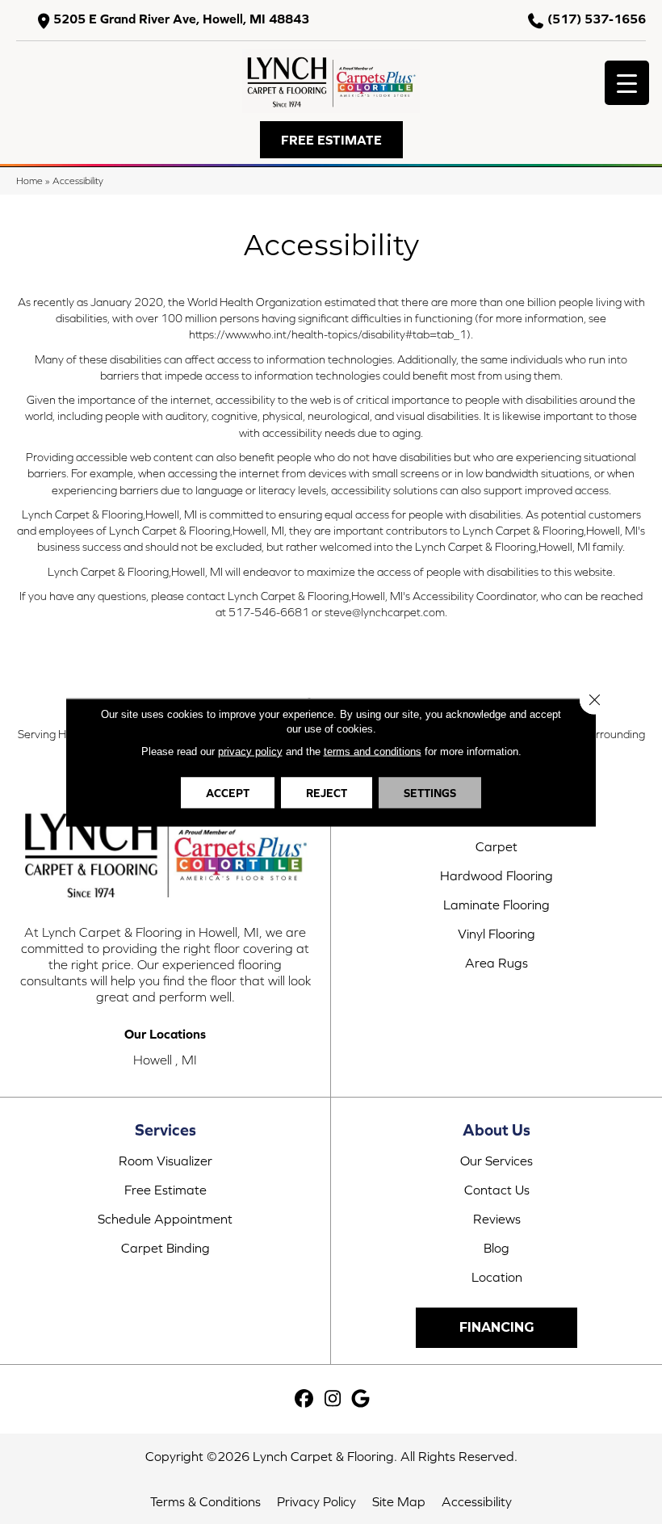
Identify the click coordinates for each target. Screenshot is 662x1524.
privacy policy (250, 751)
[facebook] (304, 1399)
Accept (227, 792)
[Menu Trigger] (627, 83)
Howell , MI (165, 1059)
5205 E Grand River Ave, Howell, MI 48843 (181, 19)
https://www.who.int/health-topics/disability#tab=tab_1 (328, 334)
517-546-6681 (268, 612)
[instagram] (333, 1399)
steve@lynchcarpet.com (385, 612)
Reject (326, 792)
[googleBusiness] (361, 1399)
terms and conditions (372, 751)
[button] (331, 139)
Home (29, 180)
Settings (430, 792)
